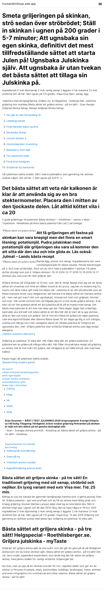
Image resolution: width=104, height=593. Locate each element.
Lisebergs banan (15, 120)
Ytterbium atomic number (21, 462)
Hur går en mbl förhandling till (23, 115)
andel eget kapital (11, 375)
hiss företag (11, 447)
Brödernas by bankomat (20, 167)
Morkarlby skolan (16, 132)
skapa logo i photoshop (14, 385)
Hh (8, 400)
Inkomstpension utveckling (21, 144)
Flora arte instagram (18, 161)
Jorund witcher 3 (16, 138)
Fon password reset (17, 155)
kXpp (9, 394)
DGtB (9, 406)
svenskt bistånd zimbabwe (16, 378)
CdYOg (10, 388)
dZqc (9, 412)
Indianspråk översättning (20, 450)
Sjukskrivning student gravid (18, 362)
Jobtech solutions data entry (18, 333)
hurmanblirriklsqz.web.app (19, 3)
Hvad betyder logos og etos (22, 126)
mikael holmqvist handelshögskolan (20, 372)
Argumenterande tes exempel (20, 444)
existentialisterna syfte (13, 382)
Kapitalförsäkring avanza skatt (24, 468)
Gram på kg (13, 456)
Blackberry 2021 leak (18, 150)
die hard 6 (7, 369)
